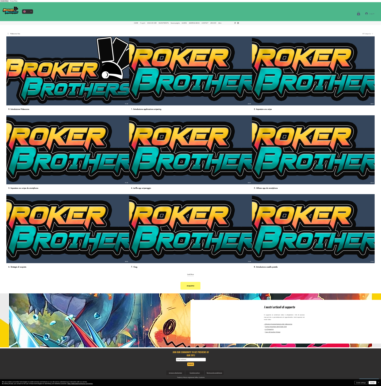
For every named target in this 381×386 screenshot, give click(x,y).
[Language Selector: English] (27, 11)
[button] (14, 34)
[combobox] (367, 34)
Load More (190, 274)
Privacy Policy (13, 1)
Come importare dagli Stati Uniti (276, 327)
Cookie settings (361, 383)
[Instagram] (238, 23)
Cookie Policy (4, 1)
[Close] (378, 382)
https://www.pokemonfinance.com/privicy (80, 384)
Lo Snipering (269, 329)
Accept (372, 383)
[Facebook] (235, 23)
